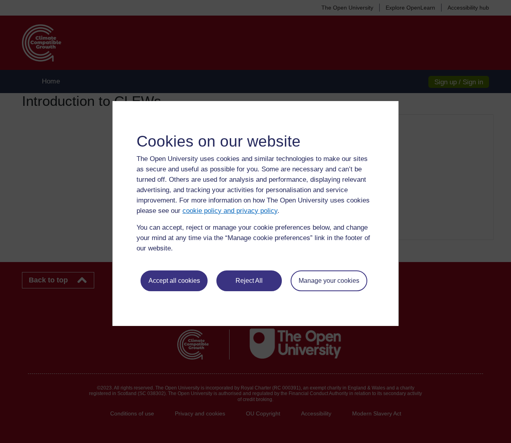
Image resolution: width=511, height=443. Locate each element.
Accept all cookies (174, 280)
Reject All (249, 280)
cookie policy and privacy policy (229, 211)
